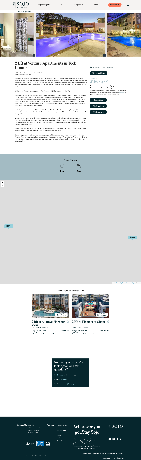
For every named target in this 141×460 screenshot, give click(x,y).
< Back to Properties (23, 11)
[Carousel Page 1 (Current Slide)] (58, 54)
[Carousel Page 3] (62, 54)
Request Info (98, 100)
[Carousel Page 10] (76, 54)
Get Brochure (98, 112)
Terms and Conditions (32, 456)
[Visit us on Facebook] (117, 438)
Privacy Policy (44, 456)
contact (122, 92)
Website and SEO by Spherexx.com (113, 458)
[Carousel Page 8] (72, 54)
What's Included (98, 106)
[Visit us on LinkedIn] (121, 438)
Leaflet (116, 283)
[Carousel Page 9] (74, 54)
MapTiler (122, 283)
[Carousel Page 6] (68, 54)
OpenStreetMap (130, 283)
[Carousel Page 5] (66, 54)
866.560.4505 (115, 5)
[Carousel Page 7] (70, 54)
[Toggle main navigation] (128, 4)
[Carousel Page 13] (82, 54)
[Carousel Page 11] (78, 54)
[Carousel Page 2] (60, 54)
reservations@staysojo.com (68, 384)
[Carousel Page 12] (80, 54)
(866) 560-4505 (33, 433)
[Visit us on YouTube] (109, 438)
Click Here (58, 375)
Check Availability (98, 73)
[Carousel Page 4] (64, 54)
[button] (13, 228)
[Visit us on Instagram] (113, 438)
